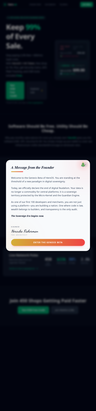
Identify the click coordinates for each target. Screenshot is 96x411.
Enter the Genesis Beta (48, 242)
